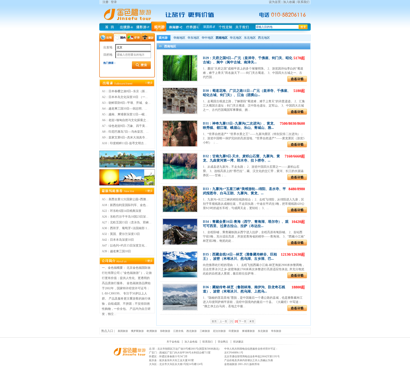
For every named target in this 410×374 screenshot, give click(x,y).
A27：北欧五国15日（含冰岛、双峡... (126, 222)
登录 (114, 2)
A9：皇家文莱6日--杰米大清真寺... (125, 137)
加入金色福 (190, 341)
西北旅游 (191, 330)
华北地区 (236, 37)
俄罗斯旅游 (137, 330)
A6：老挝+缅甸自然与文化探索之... (125, 120)
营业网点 (223, 341)
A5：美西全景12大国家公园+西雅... (125, 199)
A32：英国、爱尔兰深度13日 (121, 234)
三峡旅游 (205, 330)
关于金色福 (173, 341)
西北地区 (264, 37)
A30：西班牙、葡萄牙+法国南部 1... (125, 228)
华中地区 (208, 37)
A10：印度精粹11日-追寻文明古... (124, 143)
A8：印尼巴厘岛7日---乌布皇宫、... (125, 131)
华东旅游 (276, 330)
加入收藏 (289, 2)
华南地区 (179, 37)
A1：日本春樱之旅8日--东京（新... (125, 91)
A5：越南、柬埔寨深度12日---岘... (124, 114)
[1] (231, 321)
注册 (105, 2)
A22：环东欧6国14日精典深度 (121, 210)
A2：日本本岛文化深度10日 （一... (125, 97)
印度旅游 (234, 330)
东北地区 (250, 37)
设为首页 (275, 2)
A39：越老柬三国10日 (116, 251)
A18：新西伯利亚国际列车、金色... (125, 205)
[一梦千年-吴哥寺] (127, 166)
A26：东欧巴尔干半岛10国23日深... (125, 216)
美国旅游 (123, 330)
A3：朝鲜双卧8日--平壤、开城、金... (126, 102)
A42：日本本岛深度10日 (118, 239)
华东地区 (193, 37)
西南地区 (222, 37)
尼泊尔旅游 (219, 330)
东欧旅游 (165, 330)
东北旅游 (263, 330)
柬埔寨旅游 (248, 330)
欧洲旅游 (152, 330)
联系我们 (303, 2)
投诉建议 (238, 341)
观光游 (163, 37)
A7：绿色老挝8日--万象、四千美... (125, 126)
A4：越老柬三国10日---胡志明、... (124, 108)
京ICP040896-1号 (233, 352)
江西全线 (178, 330)
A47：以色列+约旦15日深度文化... (124, 245)
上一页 (223, 321)
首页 (214, 321)
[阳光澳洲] (127, 184)
